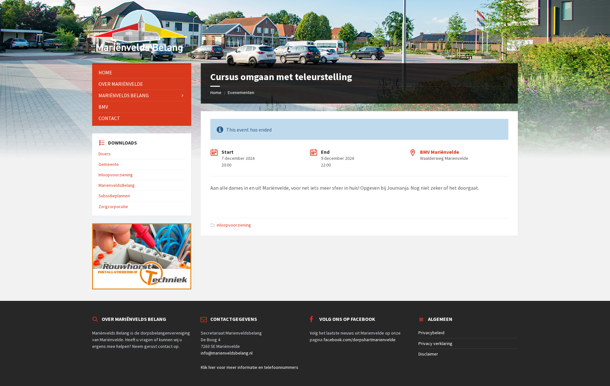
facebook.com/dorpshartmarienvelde (359, 339)
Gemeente (108, 164)
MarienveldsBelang (116, 185)
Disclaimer (428, 354)
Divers (104, 154)
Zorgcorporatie (113, 206)
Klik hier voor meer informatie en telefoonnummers (249, 367)
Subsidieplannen (114, 196)
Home (215, 92)
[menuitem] (141, 72)
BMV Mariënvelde (439, 152)
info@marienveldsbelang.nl (227, 353)
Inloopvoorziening (115, 175)
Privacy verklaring (435, 343)
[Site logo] (139, 51)
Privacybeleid (431, 332)
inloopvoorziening (234, 225)
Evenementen (241, 92)
